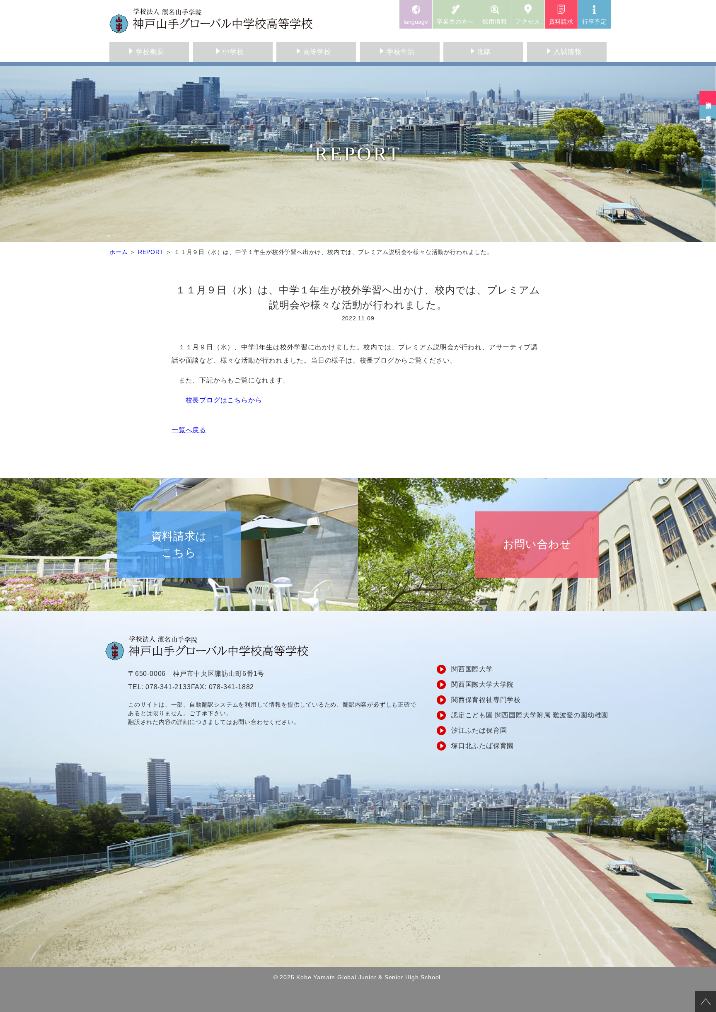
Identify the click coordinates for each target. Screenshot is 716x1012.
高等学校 (317, 51)
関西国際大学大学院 (482, 684)
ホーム (118, 252)
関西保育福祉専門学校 (486, 699)
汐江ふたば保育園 (479, 730)
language (416, 21)
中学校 (233, 51)
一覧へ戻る (189, 429)
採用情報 (494, 21)
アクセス (527, 21)
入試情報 (567, 51)
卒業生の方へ (455, 21)
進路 (484, 51)
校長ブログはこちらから (224, 400)
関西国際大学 (472, 669)
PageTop (705, 1001)
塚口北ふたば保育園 (482, 745)
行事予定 (594, 21)
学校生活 (400, 51)
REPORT (151, 252)
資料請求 (561, 21)
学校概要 (150, 51)
